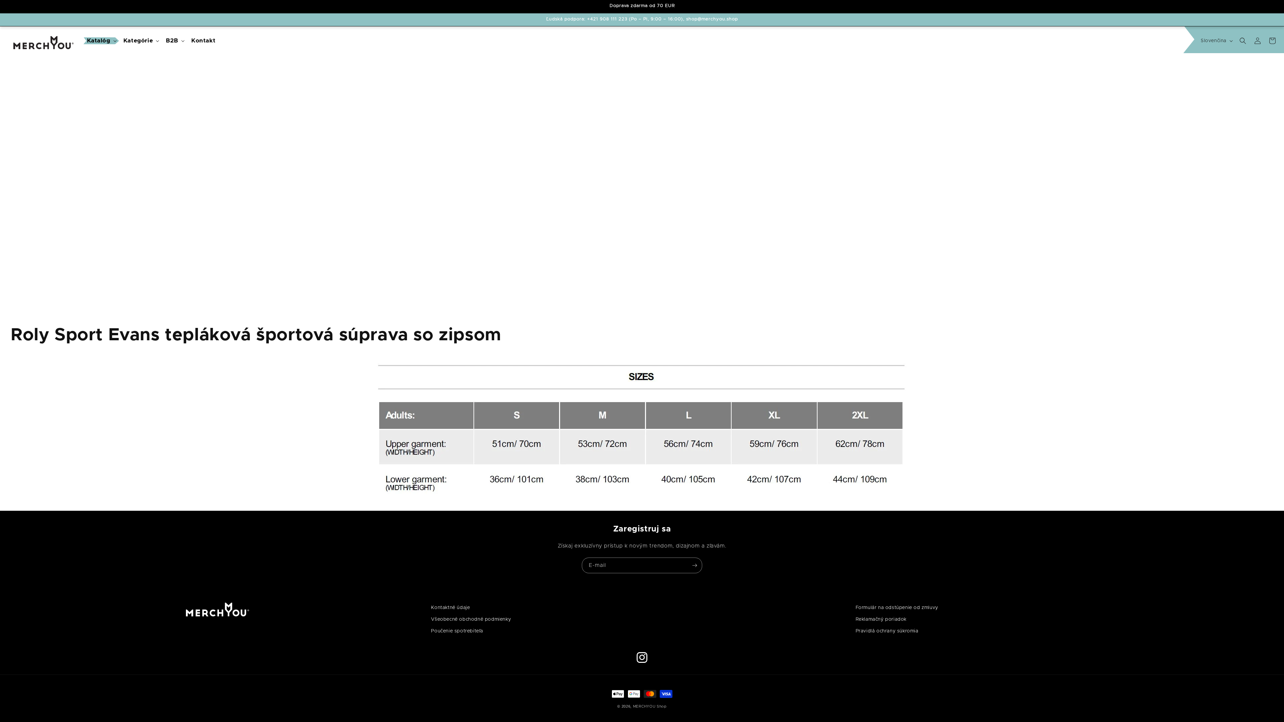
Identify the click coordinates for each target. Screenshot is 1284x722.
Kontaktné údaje (450, 607)
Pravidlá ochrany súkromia (887, 631)
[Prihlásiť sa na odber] (694, 565)
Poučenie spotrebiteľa (457, 631)
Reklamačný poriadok (881, 619)
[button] (101, 41)
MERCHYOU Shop (650, 706)
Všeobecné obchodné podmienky (471, 619)
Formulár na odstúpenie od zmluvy (897, 607)
